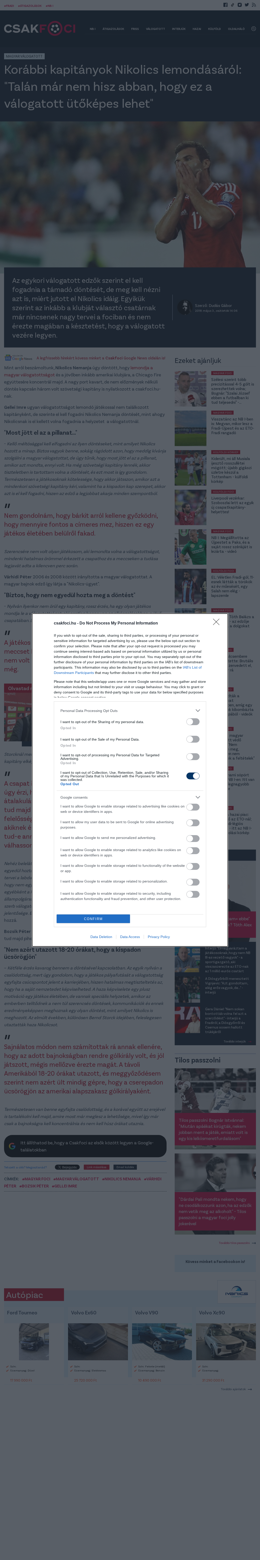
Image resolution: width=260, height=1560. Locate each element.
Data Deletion (101, 937)
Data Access (130, 937)
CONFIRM (93, 919)
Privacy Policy (159, 937)
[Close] (218, 623)
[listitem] (130, 710)
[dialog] (130, 780)
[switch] (193, 721)
